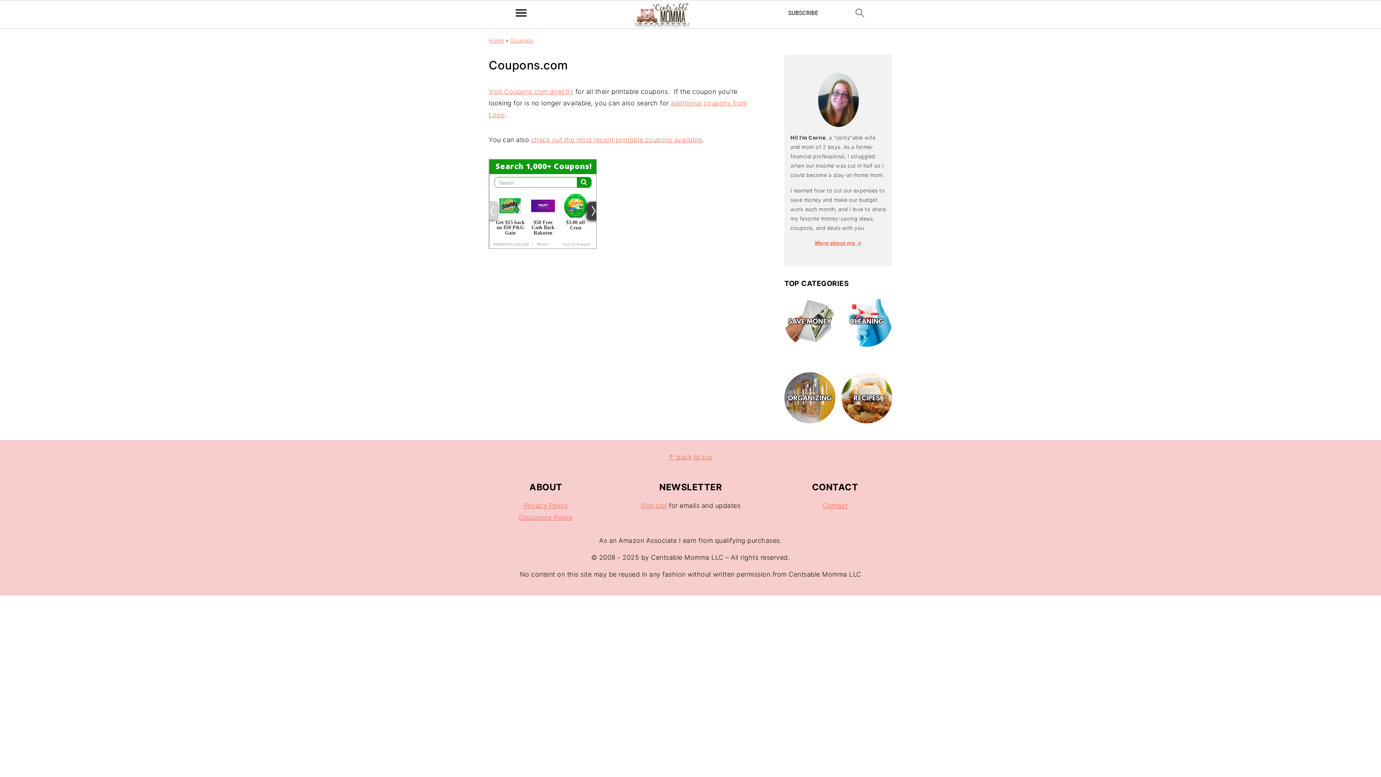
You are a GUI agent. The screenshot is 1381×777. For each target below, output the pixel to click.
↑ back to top (690, 457)
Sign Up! (654, 505)
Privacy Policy (546, 505)
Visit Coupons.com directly (531, 91)
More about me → (838, 243)
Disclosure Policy (546, 517)
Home (496, 40)
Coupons (521, 40)
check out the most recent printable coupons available (616, 140)
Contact (835, 505)
